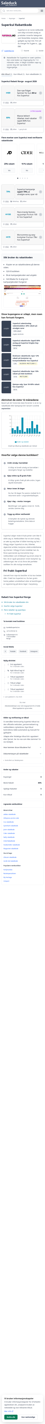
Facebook (23, 651)
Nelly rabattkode (9, 837)
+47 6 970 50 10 (11, 631)
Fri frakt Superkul (14, 614)
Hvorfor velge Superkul (13, 606)
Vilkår (7, 103)
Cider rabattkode (9, 833)
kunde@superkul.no (13, 627)
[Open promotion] (40, 93)
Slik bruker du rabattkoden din (16, 602)
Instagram (33, 651)
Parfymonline (7, 870)
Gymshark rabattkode (10, 826)
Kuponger (12, 18)
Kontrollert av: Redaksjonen (14, 760)
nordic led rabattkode (10, 861)
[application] (22, 428)
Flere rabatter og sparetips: (15, 610)
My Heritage (7, 877)
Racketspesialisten (9, 873)
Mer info (7, 1411)
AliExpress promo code (11, 818)
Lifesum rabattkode (9, 857)
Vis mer (23, 702)
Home (3, 18)
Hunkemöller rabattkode (11, 845)
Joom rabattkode (9, 830)
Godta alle (11, 1417)
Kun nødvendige (28, 1417)
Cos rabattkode (8, 822)
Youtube (12, 651)
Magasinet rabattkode (10, 849)
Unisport (6, 881)
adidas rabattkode (9, 814)
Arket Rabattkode (9, 841)
